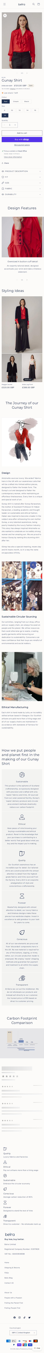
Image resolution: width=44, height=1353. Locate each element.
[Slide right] (26, 73)
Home (7, 1262)
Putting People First (12, 1308)
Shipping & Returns (12, 1268)
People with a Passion (13, 1298)
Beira (18, 1349)
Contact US (9, 1283)
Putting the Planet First (14, 1303)
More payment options (22, 145)
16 (36, 110)
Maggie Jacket (7, 384)
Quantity (5, 120)
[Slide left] (17, 73)
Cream (17, 101)
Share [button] (6, 163)
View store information (13, 157)
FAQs (7, 1273)
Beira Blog (9, 1278)
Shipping (12, 88)
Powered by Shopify (27, 1349)
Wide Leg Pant (27, 384)
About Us (8, 1292)
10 (13, 110)
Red (5, 101)
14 (29, 110)
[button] (4, 4)
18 (5, 115)
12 (21, 110)
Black (27, 101)
